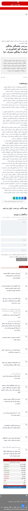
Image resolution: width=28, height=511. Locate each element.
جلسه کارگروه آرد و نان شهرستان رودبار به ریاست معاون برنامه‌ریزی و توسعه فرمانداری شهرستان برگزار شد (10, 288)
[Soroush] (14, 503)
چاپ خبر (3, 77)
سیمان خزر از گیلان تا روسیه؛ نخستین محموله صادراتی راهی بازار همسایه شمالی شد (12, 401)
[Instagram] (22, 503)
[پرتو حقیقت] (15, 2)
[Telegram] (20, 503)
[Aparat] (25, 503)
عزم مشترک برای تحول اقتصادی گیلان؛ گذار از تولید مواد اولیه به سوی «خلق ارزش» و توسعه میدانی (11, 453)
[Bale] (11, 503)
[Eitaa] (17, 503)
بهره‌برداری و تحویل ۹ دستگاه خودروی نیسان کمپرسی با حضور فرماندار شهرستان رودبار (12, 275)
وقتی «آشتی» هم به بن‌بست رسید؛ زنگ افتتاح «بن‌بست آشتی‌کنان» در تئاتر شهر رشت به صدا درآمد (11, 301)
